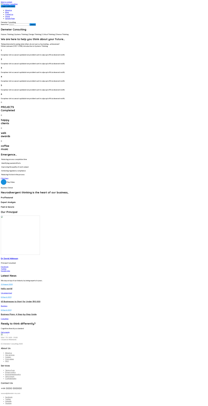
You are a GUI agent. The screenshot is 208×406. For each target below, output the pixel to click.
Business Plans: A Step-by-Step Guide (19, 314)
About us (8, 10)
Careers (8, 357)
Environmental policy (13, 374)
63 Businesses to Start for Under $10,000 (20, 301)
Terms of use (10, 370)
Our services (10, 355)
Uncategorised (6, 293)
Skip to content (6, 2)
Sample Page (10, 18)
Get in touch (9, 376)
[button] (4, 178)
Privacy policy (10, 372)
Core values (9, 359)
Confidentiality (10, 378)
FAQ (7, 361)
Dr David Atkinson (9, 258)
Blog (7, 12)
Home (7, 16)
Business (4, 306)
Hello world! (6, 288)
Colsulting (4, 319)
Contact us (9, 14)
